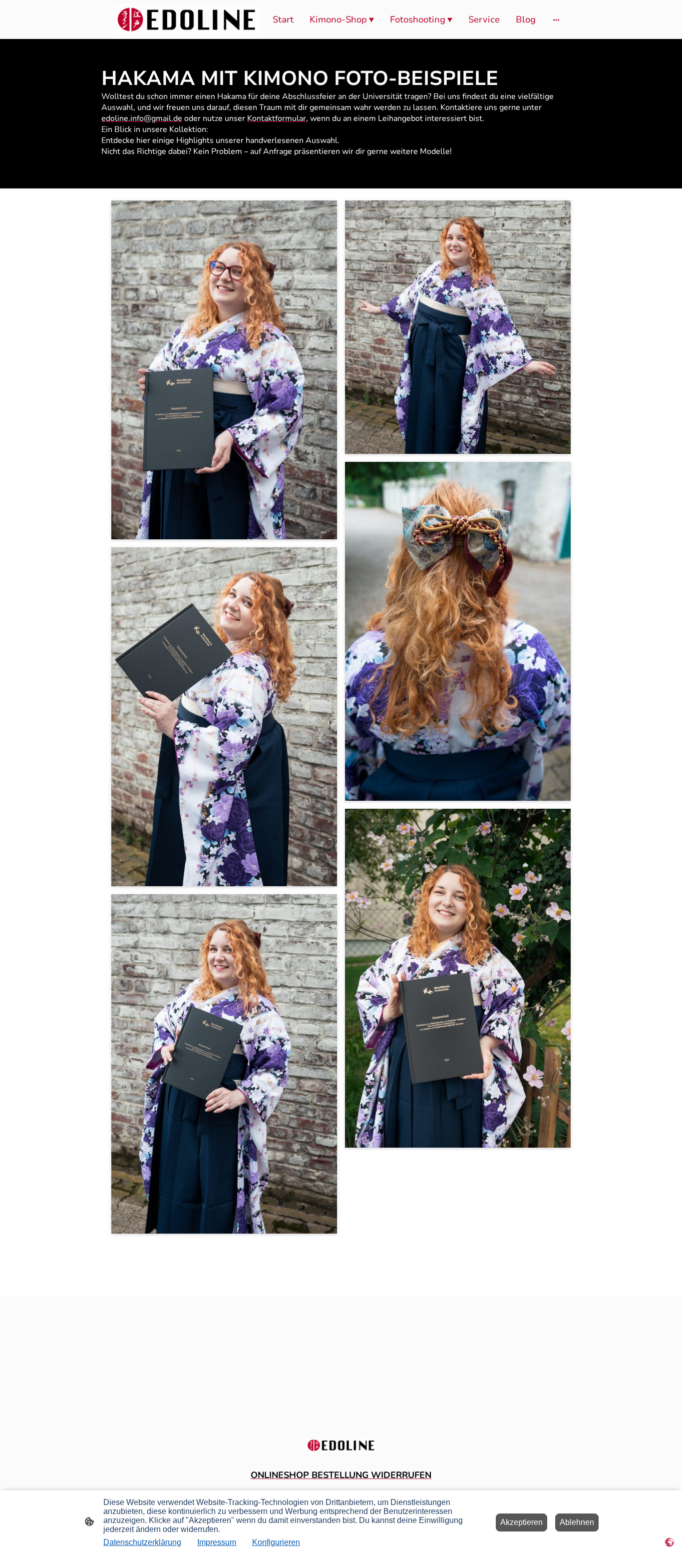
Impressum (216, 1542)
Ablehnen (577, 1522)
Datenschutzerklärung (142, 1542)
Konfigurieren (276, 1542)
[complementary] (670, 1543)
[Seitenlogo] (186, 19)
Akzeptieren (521, 1522)
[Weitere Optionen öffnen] (556, 19)
